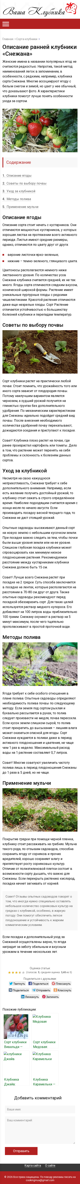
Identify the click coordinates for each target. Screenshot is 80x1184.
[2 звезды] (13, 972)
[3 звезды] (17, 972)
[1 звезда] (10, 972)
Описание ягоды (17, 176)
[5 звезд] (24, 972)
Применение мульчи (20, 207)
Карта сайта (33, 1165)
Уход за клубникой (18, 191)
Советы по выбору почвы (24, 183)
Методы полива (16, 199)
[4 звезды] (20, 972)
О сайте (50, 1165)
